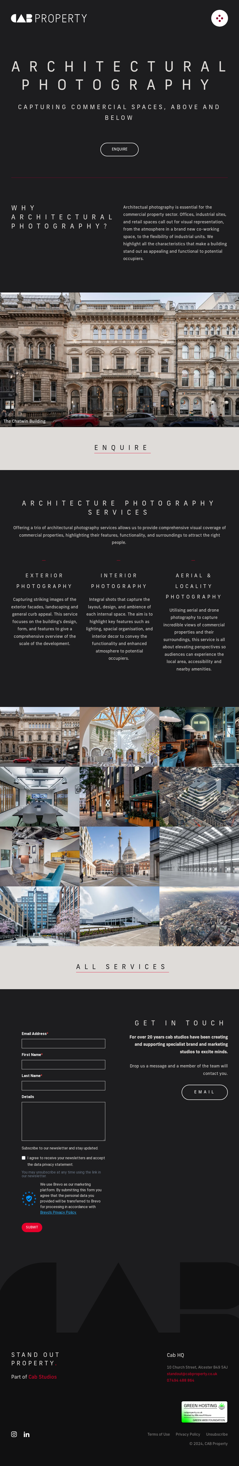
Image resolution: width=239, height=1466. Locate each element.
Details (28, 1097)
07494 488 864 (180, 1381)
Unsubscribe (217, 1435)
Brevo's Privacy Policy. (58, 1212)
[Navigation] (219, 18)
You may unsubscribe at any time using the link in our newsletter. (61, 1174)
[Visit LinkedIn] (26, 1436)
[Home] (50, 18)
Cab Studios (42, 1377)
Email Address (34, 1034)
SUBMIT (32, 1227)
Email (204, 1092)
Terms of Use (159, 1435)
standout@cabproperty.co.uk (192, 1374)
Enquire (119, 149)
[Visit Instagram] (14, 1436)
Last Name (31, 1076)
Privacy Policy (188, 1435)
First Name (31, 1055)
